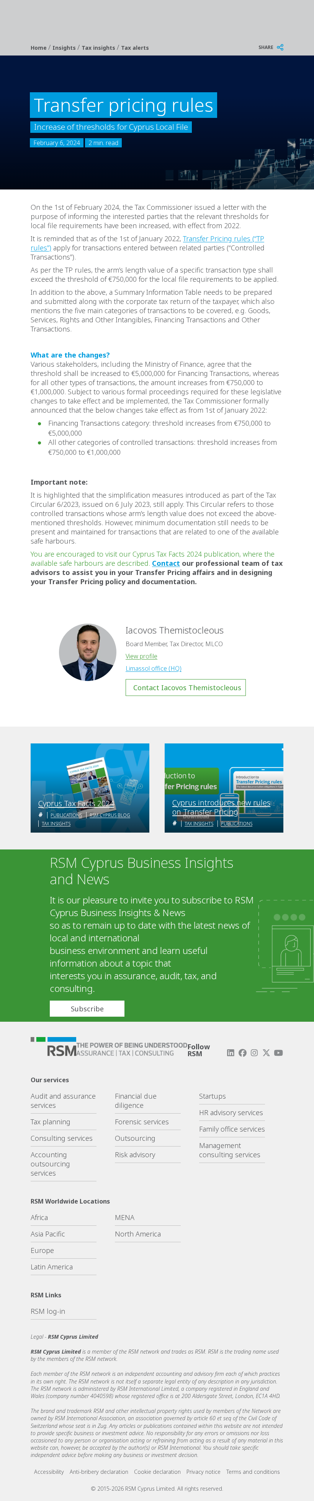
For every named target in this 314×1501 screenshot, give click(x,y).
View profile (141, 656)
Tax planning (50, 1121)
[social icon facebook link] (242, 1053)
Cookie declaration (157, 1471)
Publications (66, 815)
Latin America (52, 1266)
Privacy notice (203, 1471)
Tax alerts (135, 47)
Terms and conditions (253, 1471)
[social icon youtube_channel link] (278, 1053)
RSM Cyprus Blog (110, 815)
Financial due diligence (136, 1100)
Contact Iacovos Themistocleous (187, 687)
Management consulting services (229, 1150)
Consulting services (62, 1138)
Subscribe (87, 1008)
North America (138, 1233)
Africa (39, 1217)
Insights (64, 47)
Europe (42, 1250)
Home (39, 47)
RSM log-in (48, 1311)
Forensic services (142, 1121)
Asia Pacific (48, 1233)
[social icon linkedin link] (231, 1053)
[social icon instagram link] (254, 1053)
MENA (124, 1217)
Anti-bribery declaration (99, 1471)
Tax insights (99, 47)
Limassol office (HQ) (154, 668)
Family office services (232, 1129)
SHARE (265, 47)
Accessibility (49, 1471)
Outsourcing (135, 1138)
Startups (212, 1096)
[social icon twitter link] (266, 1053)
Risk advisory (135, 1154)
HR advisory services (231, 1112)
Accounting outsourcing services (50, 1164)
